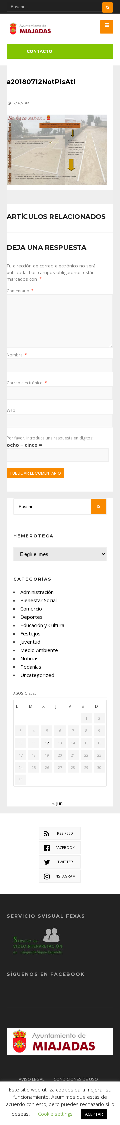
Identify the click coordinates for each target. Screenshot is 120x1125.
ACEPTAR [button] (94, 1114)
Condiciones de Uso (76, 1079)
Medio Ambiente (39, 650)
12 (47, 742)
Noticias (29, 658)
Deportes (31, 616)
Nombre (17, 355)
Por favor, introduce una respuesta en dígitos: (50, 438)
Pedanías (30, 666)
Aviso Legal (31, 1079)
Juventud (30, 641)
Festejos (30, 633)
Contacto (39, 51)
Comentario (20, 291)
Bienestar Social (38, 600)
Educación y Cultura (42, 625)
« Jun (57, 803)
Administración (37, 592)
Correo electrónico (27, 383)
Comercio (31, 608)
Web (11, 410)
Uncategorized (37, 675)
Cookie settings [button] (55, 1113)
